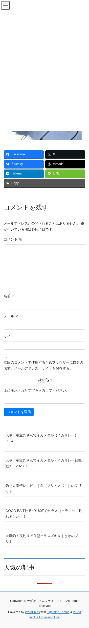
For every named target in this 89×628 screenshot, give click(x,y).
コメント (13, 239)
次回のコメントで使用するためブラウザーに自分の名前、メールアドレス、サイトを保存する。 (43, 365)
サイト (9, 336)
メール (11, 316)
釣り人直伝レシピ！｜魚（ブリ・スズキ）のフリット (43, 488)
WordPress (32, 612)
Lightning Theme (58, 612)
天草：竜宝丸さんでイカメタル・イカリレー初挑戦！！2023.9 (43, 463)
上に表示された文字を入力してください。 (36, 390)
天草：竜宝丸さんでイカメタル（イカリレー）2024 (41, 438)
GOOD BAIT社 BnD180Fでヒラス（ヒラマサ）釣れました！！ (43, 513)
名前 (9, 296)
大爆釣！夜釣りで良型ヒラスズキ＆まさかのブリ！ (41, 539)
